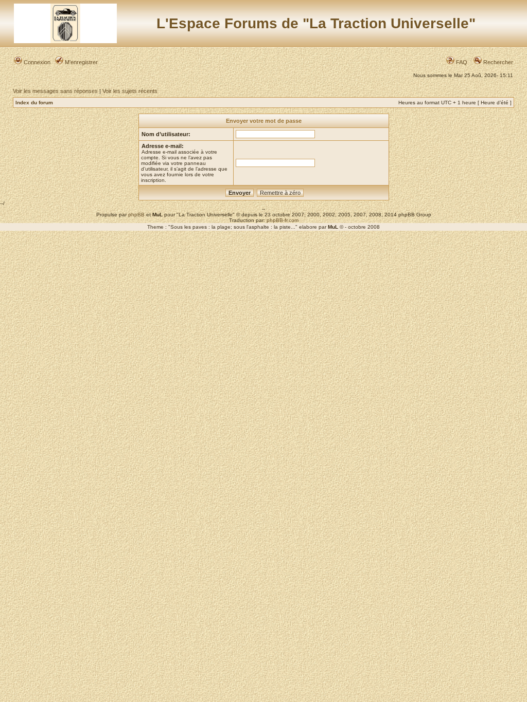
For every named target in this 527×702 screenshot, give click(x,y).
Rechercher (497, 62)
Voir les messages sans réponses (55, 91)
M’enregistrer (80, 62)
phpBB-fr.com (282, 220)
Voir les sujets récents (129, 91)
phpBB (136, 214)
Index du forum (34, 102)
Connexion (36, 62)
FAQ (460, 62)
